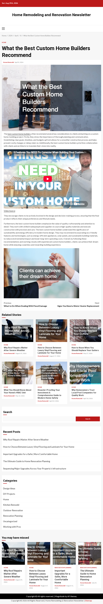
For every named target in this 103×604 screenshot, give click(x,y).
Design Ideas (9, 488)
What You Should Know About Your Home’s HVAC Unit (17, 373)
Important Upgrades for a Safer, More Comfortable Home (30, 454)
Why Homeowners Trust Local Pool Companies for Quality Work (85, 373)
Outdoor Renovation (13, 510)
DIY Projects (9, 494)
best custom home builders (19, 134)
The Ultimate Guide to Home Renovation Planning (26, 461)
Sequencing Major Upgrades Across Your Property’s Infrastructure (34, 468)
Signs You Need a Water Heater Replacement (78, 304)
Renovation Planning (13, 515)
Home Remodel (8, 62)
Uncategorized (10, 521)
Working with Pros (12, 526)
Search (7, 412)
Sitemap (88, 600)
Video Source (9, 211)
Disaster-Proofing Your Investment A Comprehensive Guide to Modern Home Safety (51, 373)
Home (4, 42)
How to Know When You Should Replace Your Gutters (85, 330)
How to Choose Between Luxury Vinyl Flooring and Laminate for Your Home (51, 330)
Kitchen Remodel (11, 505)
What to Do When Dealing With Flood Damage (25, 304)
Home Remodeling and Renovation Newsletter (51, 15)
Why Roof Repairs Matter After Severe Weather (17, 330)
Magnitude (59, 596)
